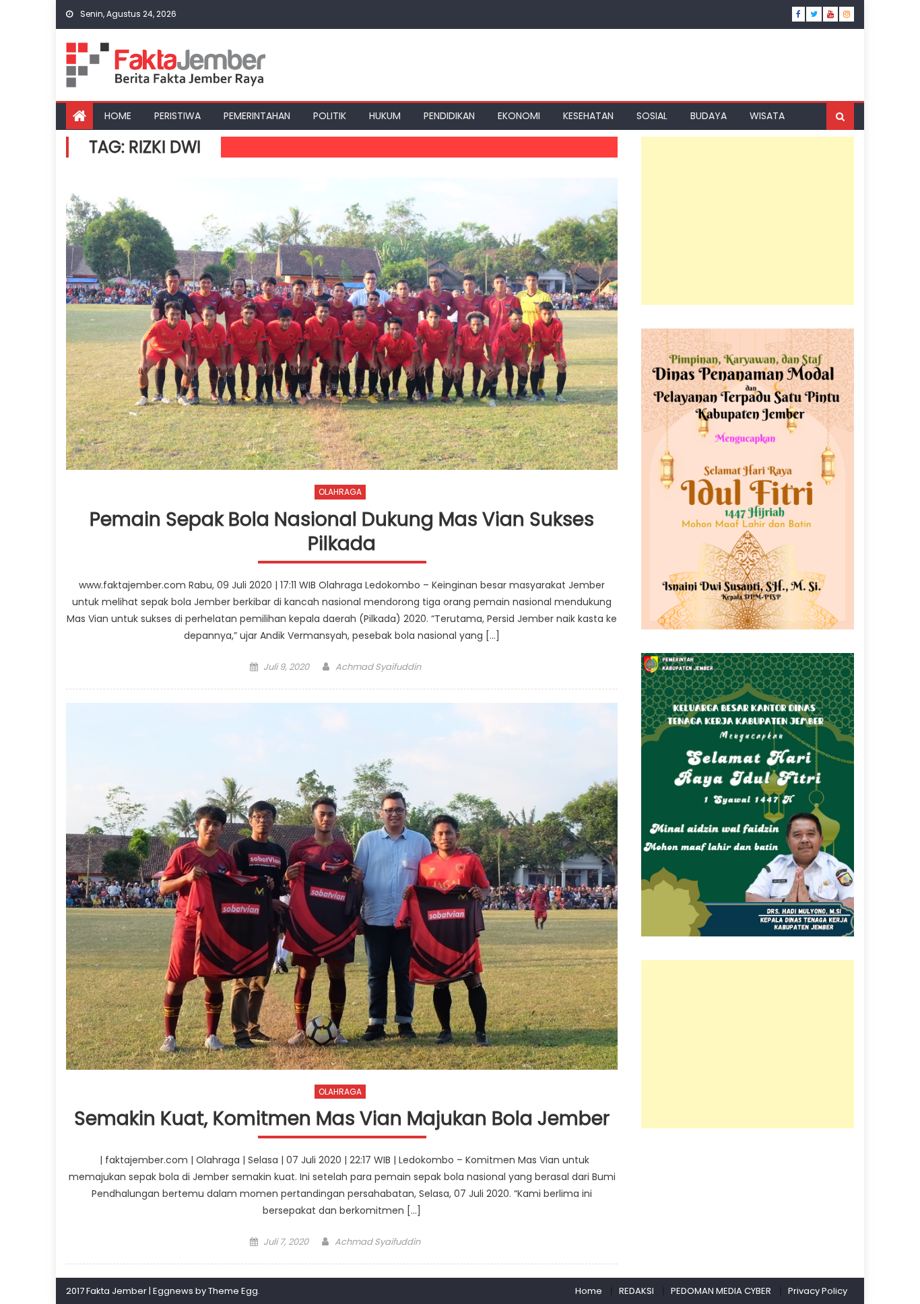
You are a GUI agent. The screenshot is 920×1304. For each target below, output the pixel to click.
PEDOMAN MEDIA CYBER (721, 1290)
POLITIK (329, 116)
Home (588, 1290)
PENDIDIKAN (449, 116)
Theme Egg (233, 1290)
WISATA (767, 116)
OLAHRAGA (340, 491)
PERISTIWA (177, 116)
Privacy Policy (817, 1290)
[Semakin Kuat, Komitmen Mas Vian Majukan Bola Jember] (342, 886)
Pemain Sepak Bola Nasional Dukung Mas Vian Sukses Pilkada (342, 532)
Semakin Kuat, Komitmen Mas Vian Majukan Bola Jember (342, 1119)
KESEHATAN (588, 116)
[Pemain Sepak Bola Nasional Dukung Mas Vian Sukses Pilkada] (342, 324)
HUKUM (385, 116)
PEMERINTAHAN (257, 116)
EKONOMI (519, 116)
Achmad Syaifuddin (378, 666)
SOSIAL (651, 116)
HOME (117, 116)
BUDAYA (708, 116)
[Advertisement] (747, 221)
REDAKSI (636, 1290)
